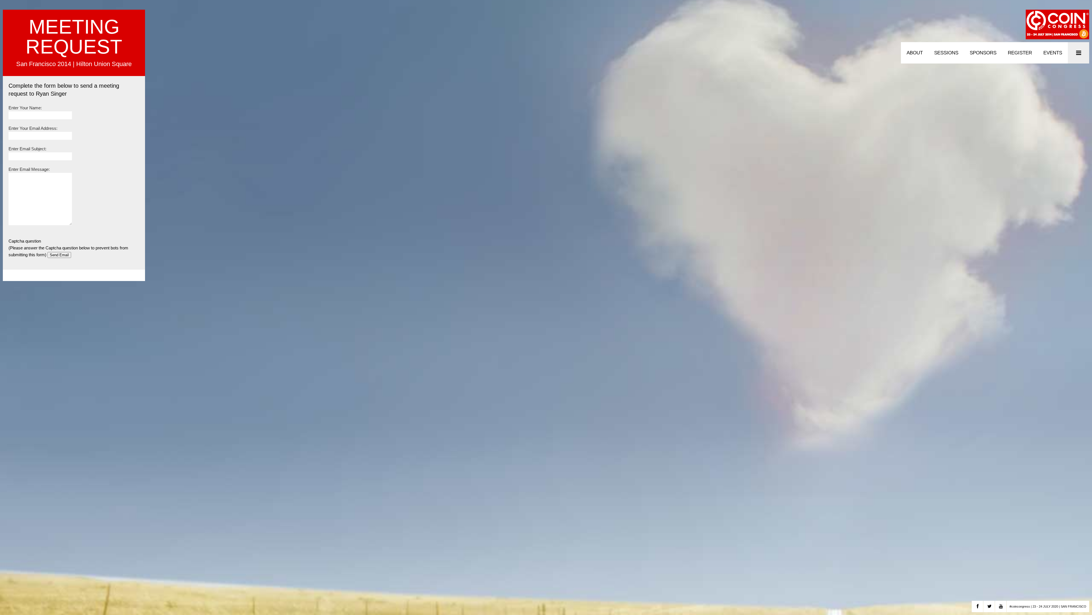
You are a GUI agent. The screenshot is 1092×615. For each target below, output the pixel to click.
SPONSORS (983, 53)
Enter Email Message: (29, 169)
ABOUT (915, 53)
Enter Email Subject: (27, 148)
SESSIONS (946, 53)
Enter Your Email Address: (33, 128)
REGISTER (1020, 53)
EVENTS (1052, 53)
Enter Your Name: (25, 107)
